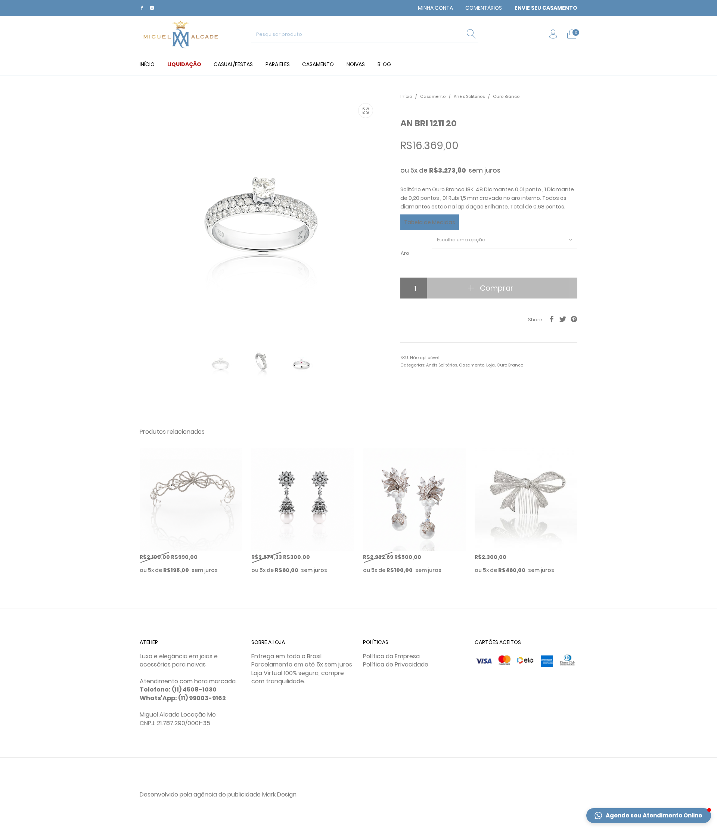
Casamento (433, 96)
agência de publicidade (227, 794)
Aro (405, 253)
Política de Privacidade (395, 664)
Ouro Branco (506, 96)
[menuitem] (435, 8)
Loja (490, 365)
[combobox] (504, 239)
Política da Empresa (391, 656)
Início (406, 96)
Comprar (496, 288)
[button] (648, 815)
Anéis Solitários (469, 96)
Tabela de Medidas (429, 222)
